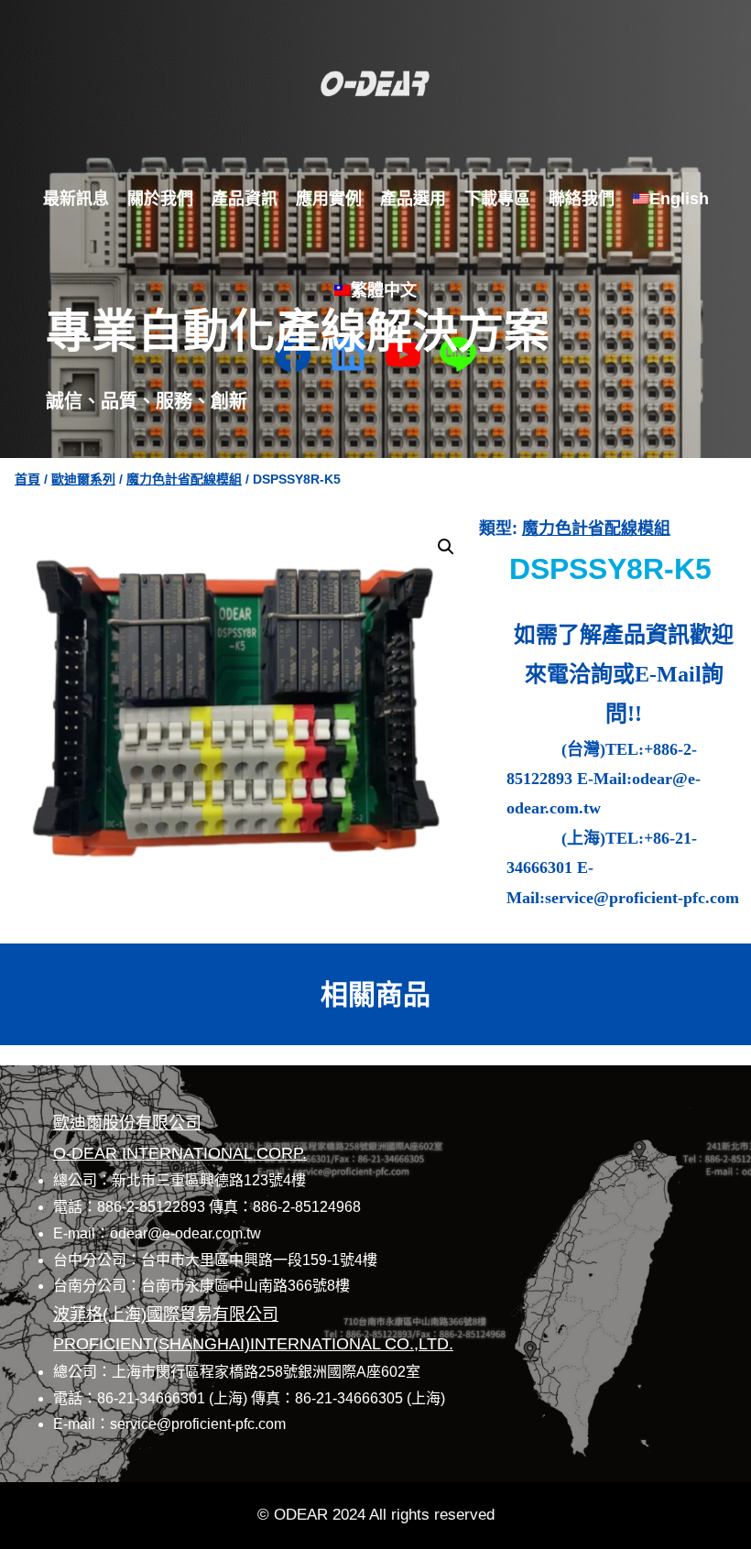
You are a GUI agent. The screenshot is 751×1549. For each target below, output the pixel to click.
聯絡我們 (582, 199)
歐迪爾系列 (83, 479)
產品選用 (413, 199)
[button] (446, 546)
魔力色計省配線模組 (184, 479)
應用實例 (329, 199)
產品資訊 (245, 199)
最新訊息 (76, 199)
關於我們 (160, 199)
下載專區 (497, 199)
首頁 (27, 479)
